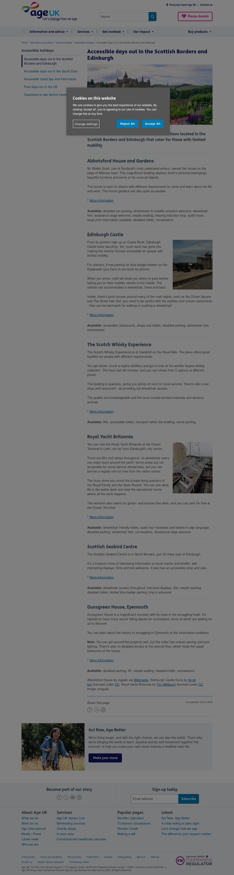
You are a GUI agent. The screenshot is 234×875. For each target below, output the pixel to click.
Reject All (127, 124)
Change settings (86, 124)
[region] (118, 111)
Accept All (152, 124)
